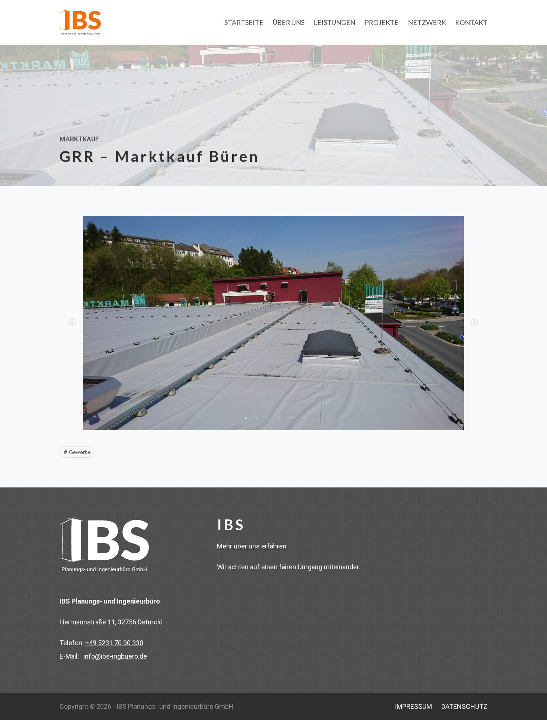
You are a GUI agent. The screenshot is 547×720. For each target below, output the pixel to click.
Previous (72, 323)
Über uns (288, 22)
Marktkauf (79, 139)
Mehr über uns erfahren (252, 546)
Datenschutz (464, 706)
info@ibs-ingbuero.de (115, 656)
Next (474, 323)
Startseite (243, 22)
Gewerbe (80, 452)
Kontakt (471, 22)
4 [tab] (279, 418)
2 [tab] (256, 418)
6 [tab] (301, 418)
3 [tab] (268, 418)
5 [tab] (290, 418)
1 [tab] (245, 418)
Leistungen (334, 22)
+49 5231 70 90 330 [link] (114, 643)
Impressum (413, 706)
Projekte (382, 22)
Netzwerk (427, 22)
